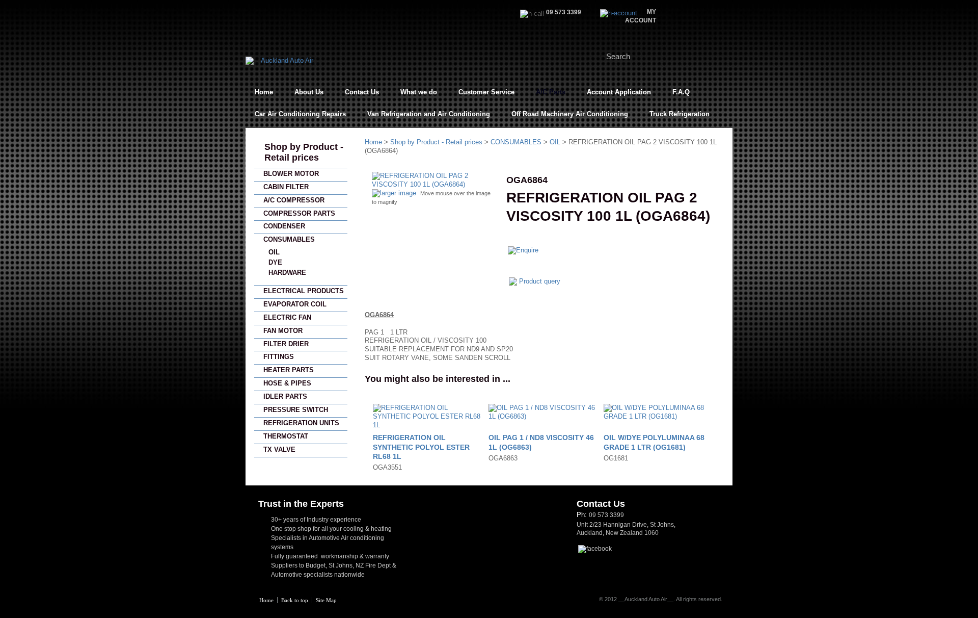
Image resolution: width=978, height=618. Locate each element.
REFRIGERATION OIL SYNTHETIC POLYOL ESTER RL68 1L (421, 446)
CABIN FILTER (286, 187)
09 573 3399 (606, 515)
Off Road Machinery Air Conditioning (569, 114)
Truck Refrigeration (679, 114)
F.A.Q (681, 92)
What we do (418, 92)
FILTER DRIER (286, 344)
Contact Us (362, 92)
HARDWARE (287, 272)
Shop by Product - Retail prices (303, 152)
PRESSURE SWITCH (295, 410)
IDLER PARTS (285, 396)
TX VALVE (279, 449)
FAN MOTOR (283, 330)
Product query (539, 281)
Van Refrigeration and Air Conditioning (428, 114)
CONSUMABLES (289, 239)
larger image (398, 193)
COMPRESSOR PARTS (299, 213)
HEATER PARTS (288, 370)
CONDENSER (284, 226)
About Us (308, 92)
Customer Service (486, 92)
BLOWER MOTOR (291, 173)
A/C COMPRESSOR (293, 200)
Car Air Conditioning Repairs (300, 114)
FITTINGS (278, 356)
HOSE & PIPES (287, 383)
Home (264, 92)
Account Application (619, 92)
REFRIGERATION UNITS (301, 423)
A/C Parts (550, 92)
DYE (275, 262)
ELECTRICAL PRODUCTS (303, 291)
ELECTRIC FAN (287, 317)
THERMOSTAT (285, 436)
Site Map (326, 600)
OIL (274, 252)
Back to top (294, 600)
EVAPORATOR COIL (295, 304)
